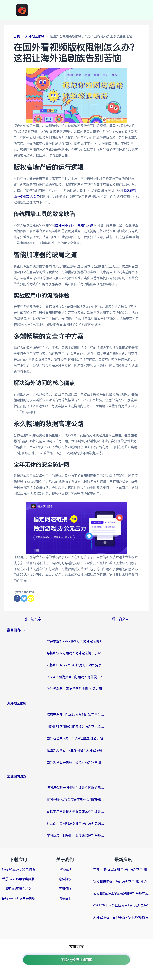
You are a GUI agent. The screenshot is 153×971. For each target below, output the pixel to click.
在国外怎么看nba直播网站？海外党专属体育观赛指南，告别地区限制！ (76, 750)
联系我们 (65, 898)
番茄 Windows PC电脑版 (18, 869)
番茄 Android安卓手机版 (18, 898)
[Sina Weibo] (30, 598)
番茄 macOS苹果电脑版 (18, 879)
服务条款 (65, 869)
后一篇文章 (122, 619)
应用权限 (65, 888)
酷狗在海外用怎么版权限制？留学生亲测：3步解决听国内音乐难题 (76, 714)
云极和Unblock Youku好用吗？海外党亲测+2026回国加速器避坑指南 (76, 665)
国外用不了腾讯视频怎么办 (74, 225)
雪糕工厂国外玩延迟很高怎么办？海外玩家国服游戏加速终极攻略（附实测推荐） (76, 811)
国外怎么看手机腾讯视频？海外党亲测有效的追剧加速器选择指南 (76, 762)
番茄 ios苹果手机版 (18, 888)
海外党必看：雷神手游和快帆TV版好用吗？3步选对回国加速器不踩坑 (76, 689)
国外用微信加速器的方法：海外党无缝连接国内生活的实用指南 (76, 726)
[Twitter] (24, 598)
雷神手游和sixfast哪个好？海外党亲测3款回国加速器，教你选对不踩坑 (76, 641)
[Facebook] (17, 598)
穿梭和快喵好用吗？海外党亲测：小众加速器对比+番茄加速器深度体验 (76, 653)
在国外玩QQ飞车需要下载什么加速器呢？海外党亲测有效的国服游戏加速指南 (76, 799)
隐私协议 (65, 879)
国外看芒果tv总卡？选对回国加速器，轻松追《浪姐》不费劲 (76, 738)
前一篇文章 (30, 619)
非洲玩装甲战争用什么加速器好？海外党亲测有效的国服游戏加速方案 (76, 835)
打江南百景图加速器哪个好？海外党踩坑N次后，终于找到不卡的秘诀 (76, 823)
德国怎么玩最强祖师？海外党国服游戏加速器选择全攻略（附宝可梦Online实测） (76, 787)
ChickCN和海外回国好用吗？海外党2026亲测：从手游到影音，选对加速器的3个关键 (76, 677)
